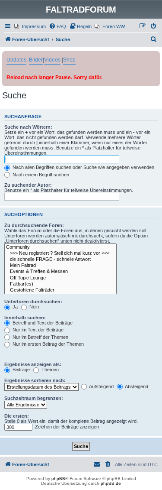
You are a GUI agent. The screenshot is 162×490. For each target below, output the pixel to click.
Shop (69, 60)
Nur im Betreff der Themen (39, 337)
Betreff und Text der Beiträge (42, 322)
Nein (33, 306)
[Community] (60, 247)
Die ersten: (16, 416)
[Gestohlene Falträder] (60, 290)
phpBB (58, 478)
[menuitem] (30, 26)
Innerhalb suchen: (25, 317)
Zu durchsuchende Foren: (34, 225)
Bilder (36, 60)
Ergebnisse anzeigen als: (32, 364)
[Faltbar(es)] (60, 284)
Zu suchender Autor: (28, 185)
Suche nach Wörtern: (28, 127)
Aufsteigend (101, 386)
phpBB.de (111, 483)
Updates (16, 60)
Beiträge (20, 369)
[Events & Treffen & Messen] (60, 272)
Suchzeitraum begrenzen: (33, 398)
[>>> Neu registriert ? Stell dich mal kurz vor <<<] (60, 253)
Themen (49, 369)
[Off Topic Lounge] (60, 278)
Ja (14, 306)
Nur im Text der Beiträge (37, 329)
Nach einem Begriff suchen (40, 174)
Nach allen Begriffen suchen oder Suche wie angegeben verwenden (82, 167)
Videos (52, 60)
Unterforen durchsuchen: (33, 301)
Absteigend (136, 386)
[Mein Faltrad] (60, 266)
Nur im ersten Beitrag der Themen (47, 344)
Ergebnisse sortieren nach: (35, 380)
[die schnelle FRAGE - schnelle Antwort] (60, 259)
